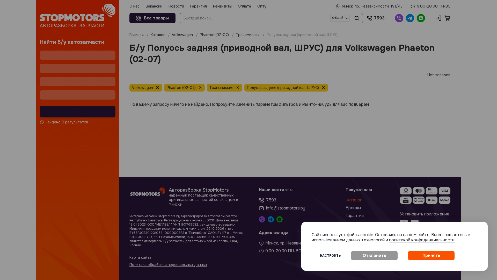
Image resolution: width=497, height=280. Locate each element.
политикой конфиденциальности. (422, 240)
